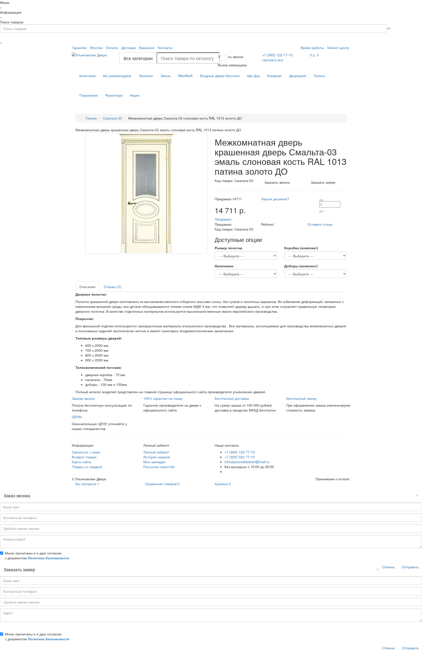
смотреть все (272, 59)
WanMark (185, 75)
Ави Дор (253, 75)
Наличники (224, 265)
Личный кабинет (156, 452)
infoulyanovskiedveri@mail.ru (247, 461)
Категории (87, 75)
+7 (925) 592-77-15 (239, 456)
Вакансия (146, 47)
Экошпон (145, 75)
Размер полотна (228, 247)
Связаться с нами (86, 452)
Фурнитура (114, 95)
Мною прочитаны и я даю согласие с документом (37, 555)
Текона (319, 75)
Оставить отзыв (319, 224)
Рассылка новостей (158, 466)
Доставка (128, 47)
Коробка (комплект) (301, 247)
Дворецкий (297, 75)
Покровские (88, 95)
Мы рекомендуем (117, 75)
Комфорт (274, 75)
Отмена (388, 566)
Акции (134, 95)
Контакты (165, 47)
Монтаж (96, 47)
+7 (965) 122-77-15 (239, 452)
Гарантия (79, 47)
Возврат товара (84, 456)
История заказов (156, 456)
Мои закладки (154, 461)
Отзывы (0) (112, 286)
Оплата (112, 47)
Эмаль (165, 75)
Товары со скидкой (87, 466)
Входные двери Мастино (220, 75)
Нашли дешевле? (275, 198)
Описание (87, 286)
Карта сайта (81, 461)
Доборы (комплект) (301, 265)
